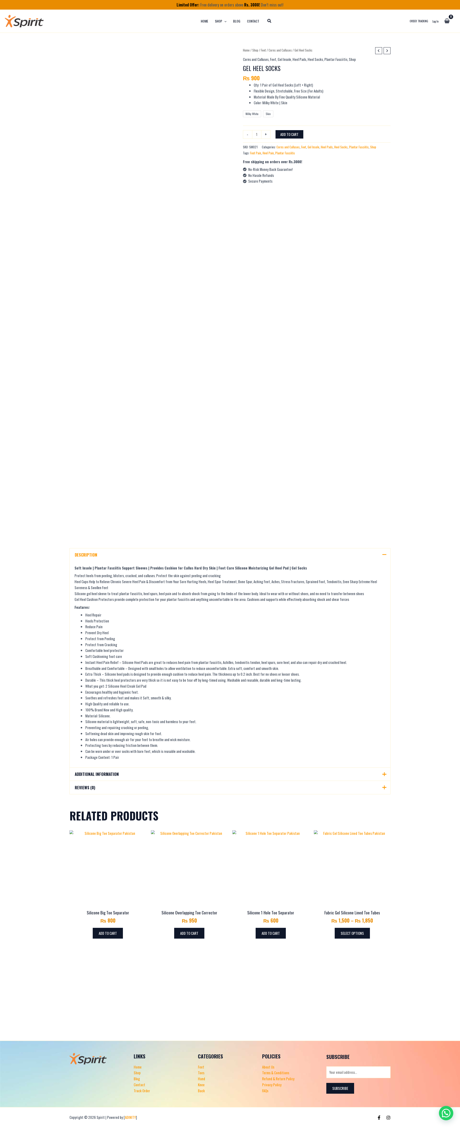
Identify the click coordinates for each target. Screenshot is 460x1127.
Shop (255, 50)
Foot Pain (255, 153)
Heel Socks (315, 59)
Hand (201, 1078)
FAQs (265, 1090)
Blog (137, 1078)
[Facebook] (379, 1117)
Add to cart (289, 134)
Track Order (142, 1090)
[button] (224, 21)
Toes (201, 1072)
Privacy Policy (272, 1084)
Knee (201, 1084)
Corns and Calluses (280, 50)
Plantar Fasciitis (335, 59)
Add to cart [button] (108, 933)
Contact (139, 1084)
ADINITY (130, 1117)
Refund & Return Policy (278, 1078)
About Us (268, 1066)
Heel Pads (299, 59)
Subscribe (340, 1088)
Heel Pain (268, 153)
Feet (263, 50)
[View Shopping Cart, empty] (447, 21)
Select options (352, 933)
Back (201, 1090)
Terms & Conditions (275, 1072)
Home (246, 50)
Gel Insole (284, 59)
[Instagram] (388, 1117)
